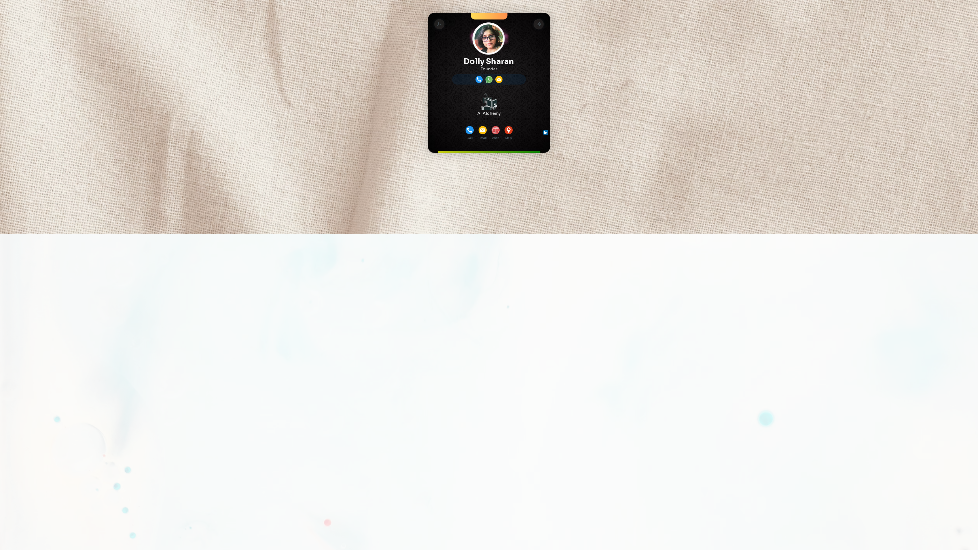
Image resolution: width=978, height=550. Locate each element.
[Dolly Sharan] (439, 24)
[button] (539, 24)
